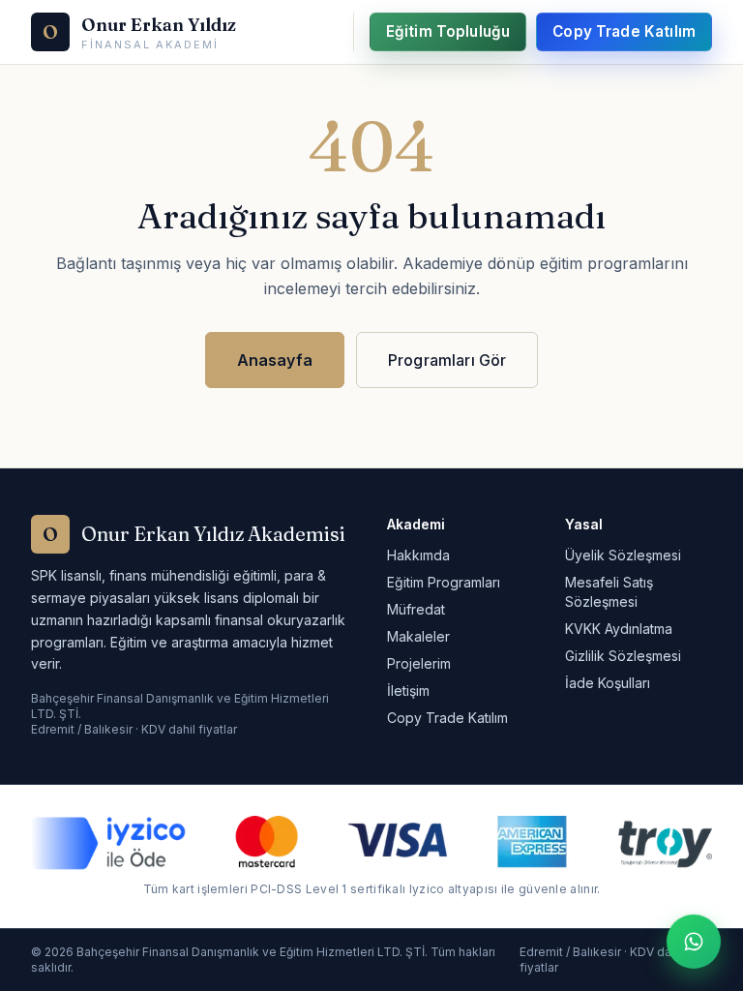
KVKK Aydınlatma (618, 628)
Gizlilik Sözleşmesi (623, 655)
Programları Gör (447, 360)
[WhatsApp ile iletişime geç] (694, 942)
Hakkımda (418, 555)
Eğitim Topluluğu (448, 31)
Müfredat (416, 609)
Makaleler (418, 636)
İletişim (408, 690)
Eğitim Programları (443, 582)
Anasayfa (274, 360)
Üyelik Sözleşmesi (623, 555)
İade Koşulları (607, 683)
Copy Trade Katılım (624, 31)
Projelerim (419, 663)
